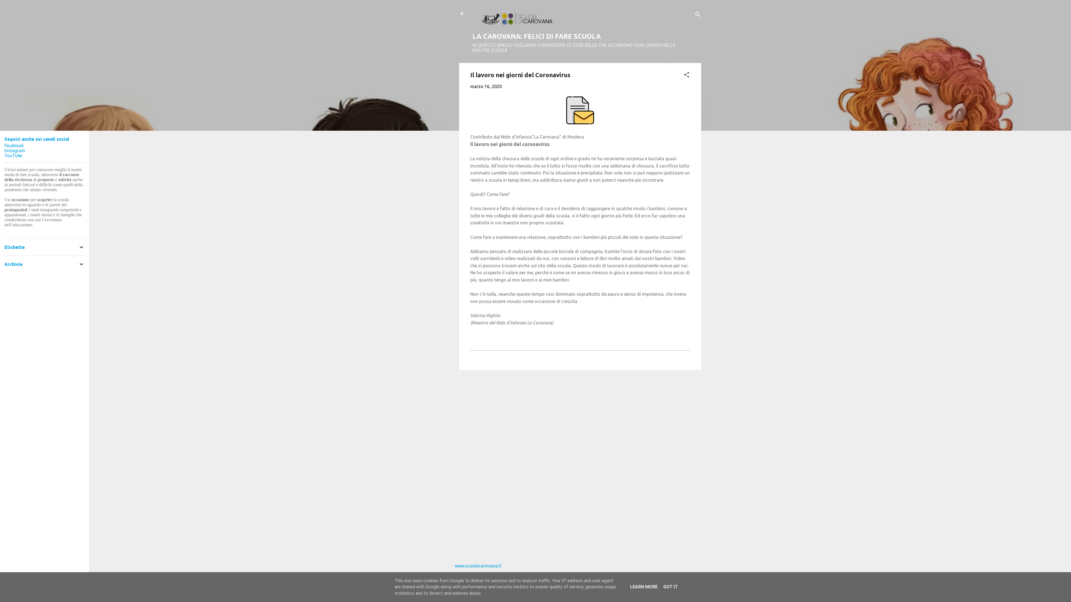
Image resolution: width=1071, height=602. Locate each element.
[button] (686, 75)
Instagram (14, 150)
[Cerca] (697, 15)
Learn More (644, 586)
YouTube (13, 155)
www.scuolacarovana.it (478, 565)
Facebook (14, 145)
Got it (670, 586)
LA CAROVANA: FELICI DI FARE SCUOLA (536, 36)
